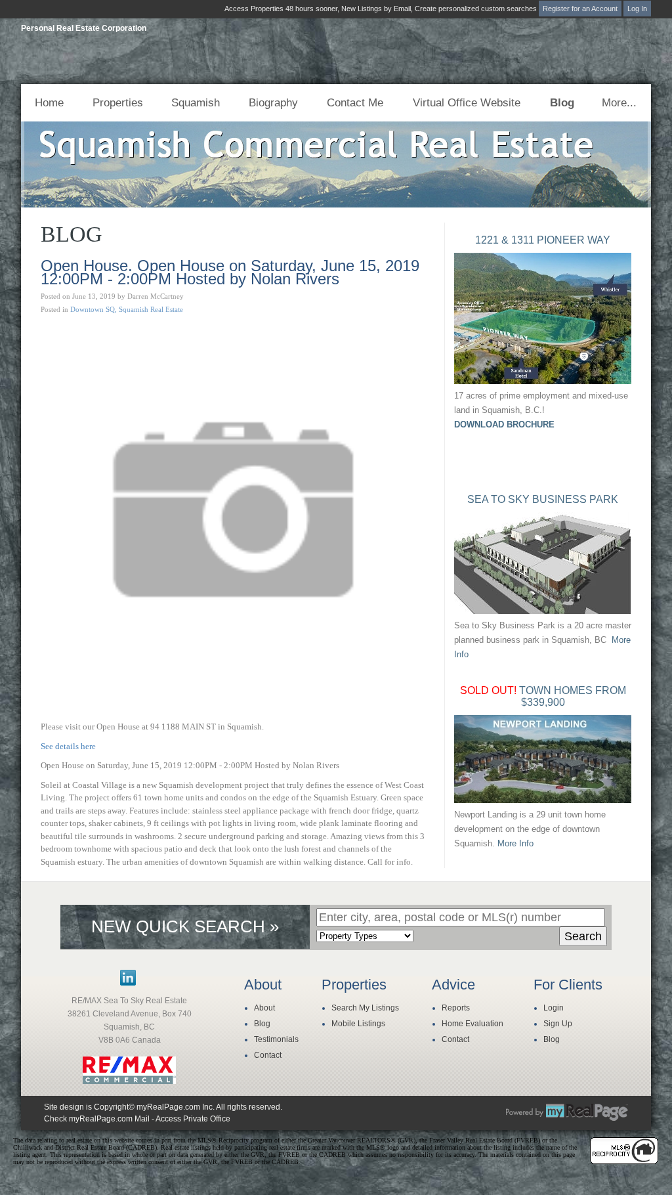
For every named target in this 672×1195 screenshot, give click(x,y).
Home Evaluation (472, 1023)
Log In (637, 8)
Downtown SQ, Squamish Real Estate (126, 309)
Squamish (195, 103)
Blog (562, 103)
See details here (68, 746)
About (264, 1007)
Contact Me (355, 103)
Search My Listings (365, 1007)
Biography (273, 103)
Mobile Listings (358, 1023)
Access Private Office (193, 1118)
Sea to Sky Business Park (542, 499)
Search (583, 936)
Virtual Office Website (466, 103)
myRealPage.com (567, 1112)
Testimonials (276, 1039)
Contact (268, 1055)
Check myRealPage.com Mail (97, 1118)
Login (553, 1007)
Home (49, 103)
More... (619, 103)
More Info (515, 843)
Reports (456, 1007)
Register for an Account (580, 8)
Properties (118, 103)
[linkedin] (128, 983)
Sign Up (557, 1023)
